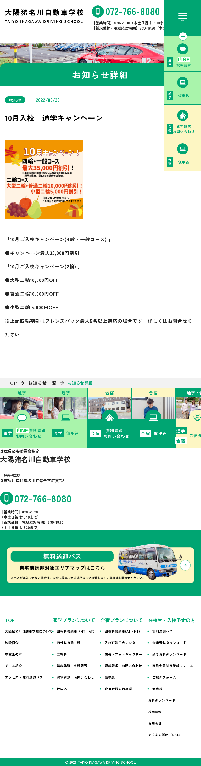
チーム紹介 (13, 665)
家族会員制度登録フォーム (172, 665)
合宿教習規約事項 (118, 688)
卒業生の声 (13, 654)
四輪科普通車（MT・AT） (76, 631)
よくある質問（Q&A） (165, 734)
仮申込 (62, 688)
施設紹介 (12, 642)
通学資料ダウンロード (169, 654)
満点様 (157, 688)
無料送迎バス (162, 631)
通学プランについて (74, 620)
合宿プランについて (121, 620)
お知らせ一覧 (42, 383)
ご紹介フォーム (164, 677)
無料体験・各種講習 (72, 665)
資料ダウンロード (161, 700)
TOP (12, 383)
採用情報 (155, 711)
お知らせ (155, 723)
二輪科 (62, 654)
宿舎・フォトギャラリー (123, 654)
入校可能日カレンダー (122, 642)
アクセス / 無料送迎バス (24, 677)
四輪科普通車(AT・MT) (122, 631)
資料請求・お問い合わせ (75, 677)
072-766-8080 (132, 11)
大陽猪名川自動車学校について (29, 631)
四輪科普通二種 (69, 642)
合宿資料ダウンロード (169, 642)
